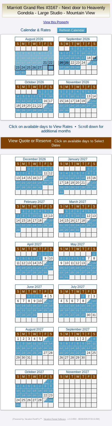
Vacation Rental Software (55, 419)
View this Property (56, 22)
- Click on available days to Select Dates (56, 143)
